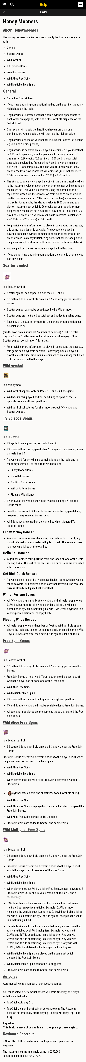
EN (80, 4)
